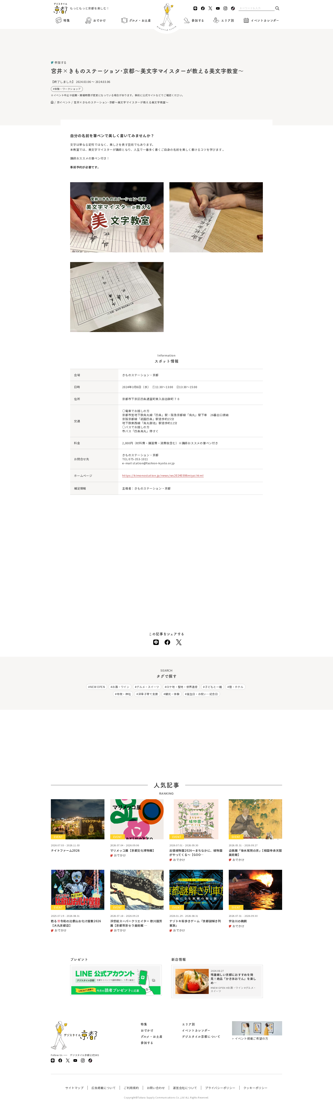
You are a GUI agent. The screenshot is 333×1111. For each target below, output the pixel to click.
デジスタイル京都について (201, 1036)
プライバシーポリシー (220, 1088)
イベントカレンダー (265, 20)
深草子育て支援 (148, 694)
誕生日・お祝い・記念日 (202, 694)
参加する (198, 20)
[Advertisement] (166, 50)
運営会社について (185, 1088)
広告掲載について (104, 1088)
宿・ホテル (236, 687)
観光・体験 (172, 694)
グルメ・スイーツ (147, 687)
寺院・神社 (124, 694)
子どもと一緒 (213, 687)
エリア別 (227, 20)
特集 (66, 20)
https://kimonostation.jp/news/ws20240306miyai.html (163, 475)
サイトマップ (74, 1088)
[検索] (277, 8)
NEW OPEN (97, 687)
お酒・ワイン (120, 687)
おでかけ (99, 20)
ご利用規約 (131, 1088)
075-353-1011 (138, 459)
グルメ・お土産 (140, 20)
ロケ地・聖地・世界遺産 (182, 687)
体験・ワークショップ (68, 89)
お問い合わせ (156, 1088)
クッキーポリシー (255, 1088)
